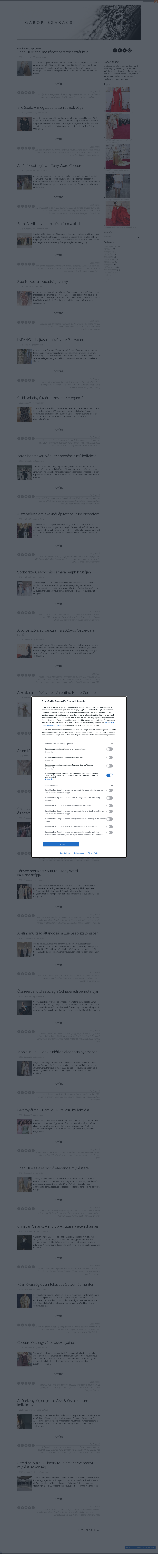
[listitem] (79, 743)
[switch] (109, 749)
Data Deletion (65, 853)
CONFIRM (61, 844)
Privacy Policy (93, 853)
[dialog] (79, 777)
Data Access (79, 853)
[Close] (121, 701)
